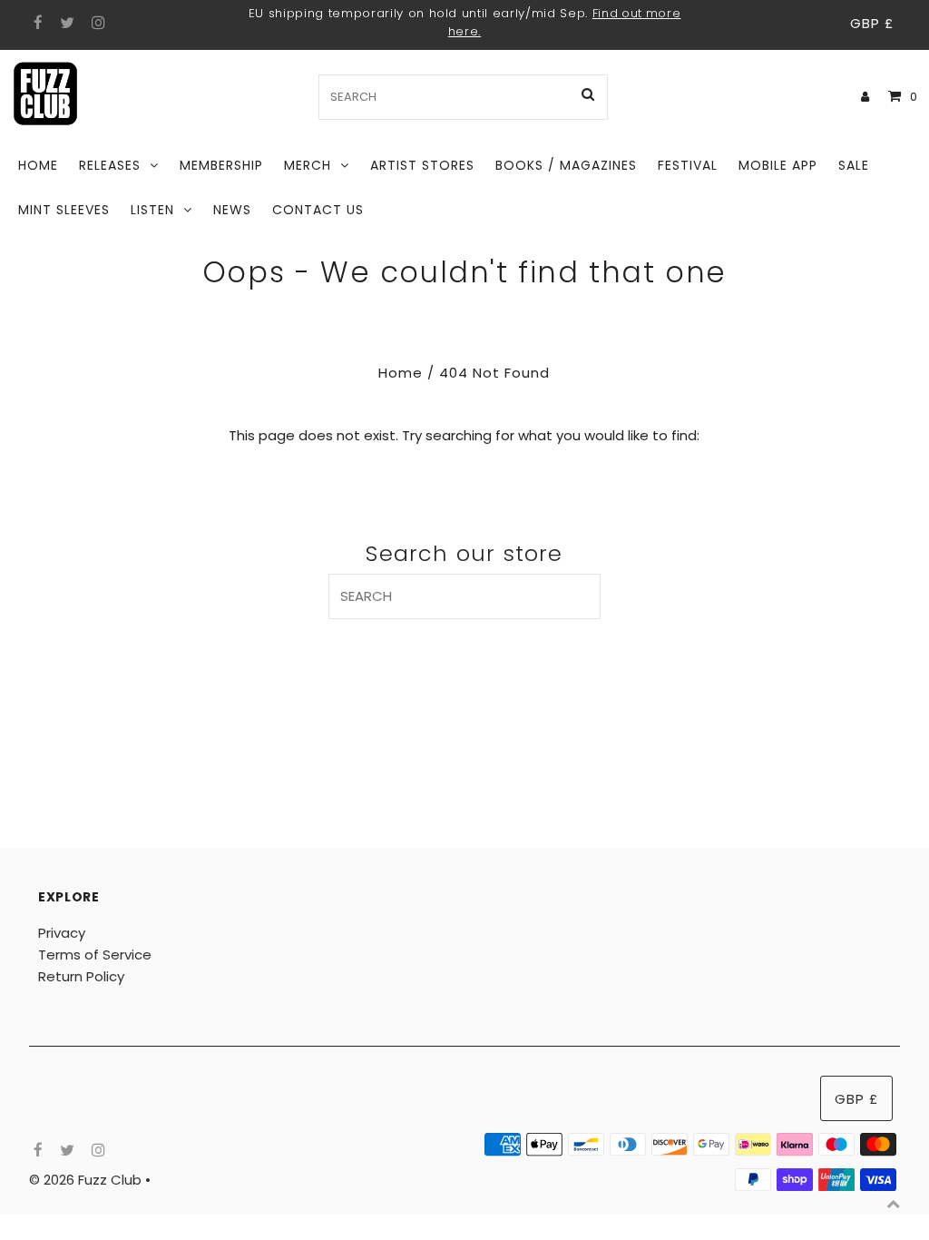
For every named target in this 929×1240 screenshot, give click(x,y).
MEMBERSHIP (221, 165)
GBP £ (872, 23)
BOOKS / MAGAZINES (566, 165)
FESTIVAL (688, 165)
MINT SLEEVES (64, 210)
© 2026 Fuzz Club (87, 1179)
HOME (38, 165)
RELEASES (110, 165)
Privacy (61, 932)
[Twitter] (64, 23)
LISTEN (152, 210)
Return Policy (81, 976)
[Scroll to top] (893, 1204)
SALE (853, 165)
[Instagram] (95, 23)
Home (400, 372)
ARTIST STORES (422, 165)
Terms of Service (95, 954)
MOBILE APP (777, 165)
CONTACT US (318, 210)
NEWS (232, 210)
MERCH (307, 165)
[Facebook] (36, 23)
